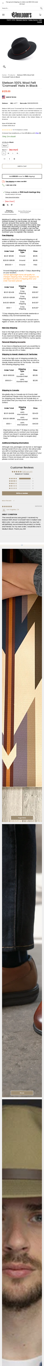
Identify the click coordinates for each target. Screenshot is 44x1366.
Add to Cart (22, 166)
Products (11, 75)
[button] (40, 14)
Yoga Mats (22, 818)
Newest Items (21, 20)
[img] (7, 506)
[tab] (9, 211)
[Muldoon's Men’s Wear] (21, 14)
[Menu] (3, 14)
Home (4, 75)
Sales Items (33, 20)
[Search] (41, 8)
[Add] (14, 159)
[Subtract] (4, 159)
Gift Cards (39, 21)
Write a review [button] (22, 493)
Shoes (22, 1093)
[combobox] (20, 8)
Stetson (5, 103)
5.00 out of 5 (27, 472)
